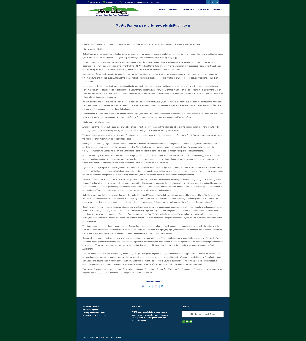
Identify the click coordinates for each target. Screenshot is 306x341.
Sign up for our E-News (204, 314)
